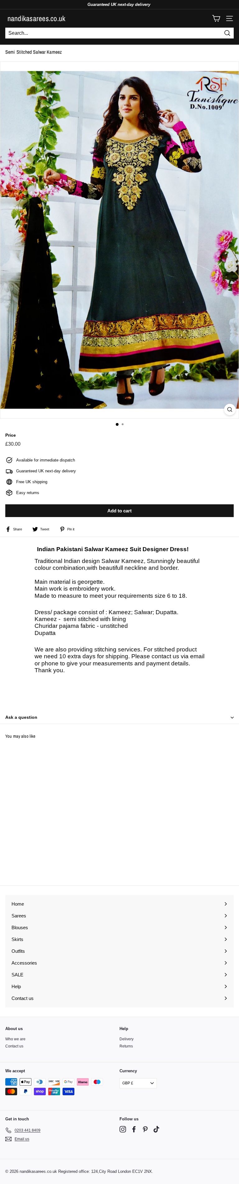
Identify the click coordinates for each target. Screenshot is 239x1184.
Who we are (15, 1039)
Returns (126, 1046)
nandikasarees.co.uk (36, 18)
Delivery (127, 1039)
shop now (119, 1156)
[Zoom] (230, 409)
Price (10, 435)
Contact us (14, 1046)
